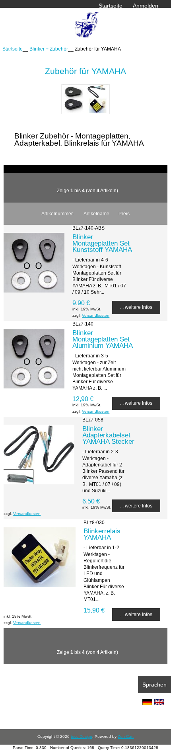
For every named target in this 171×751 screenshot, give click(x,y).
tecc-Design (81, 736)
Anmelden (145, 5)
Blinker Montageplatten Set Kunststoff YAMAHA (102, 243)
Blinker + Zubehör (48, 48)
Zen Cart (126, 736)
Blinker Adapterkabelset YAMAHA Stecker (108, 435)
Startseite (110, 5)
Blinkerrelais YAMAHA (102, 534)
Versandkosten (95, 315)
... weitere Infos (136, 307)
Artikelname (96, 213)
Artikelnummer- (57, 213)
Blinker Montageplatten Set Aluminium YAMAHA (102, 339)
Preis (124, 213)
